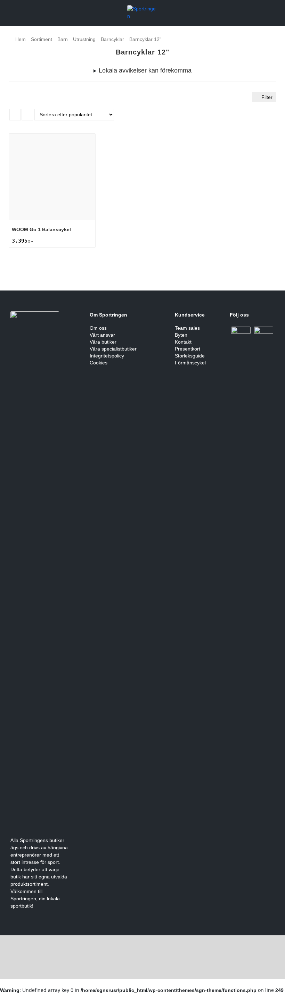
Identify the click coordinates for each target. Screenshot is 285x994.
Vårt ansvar (102, 335)
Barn (62, 39)
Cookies (98, 362)
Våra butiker (103, 342)
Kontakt (183, 342)
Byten (181, 335)
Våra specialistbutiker (113, 349)
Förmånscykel (190, 362)
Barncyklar (112, 39)
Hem (20, 39)
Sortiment (41, 39)
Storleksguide (190, 356)
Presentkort (187, 349)
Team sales (187, 328)
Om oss (98, 328)
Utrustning (84, 39)
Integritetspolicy (107, 356)
